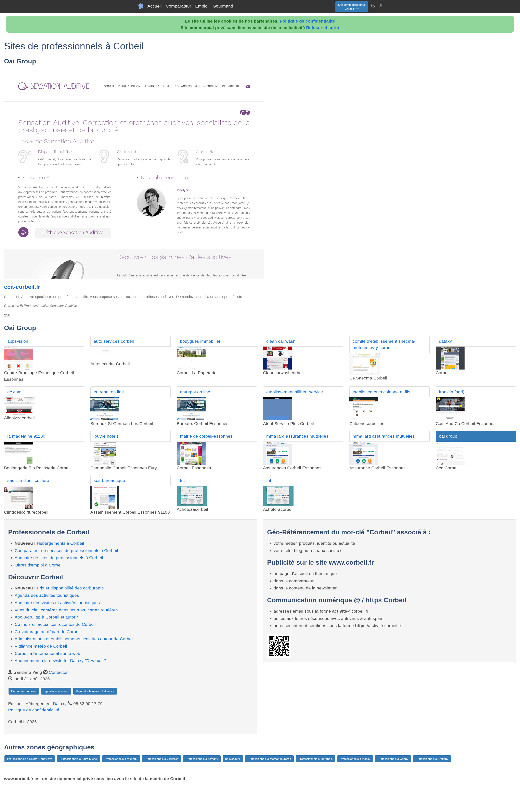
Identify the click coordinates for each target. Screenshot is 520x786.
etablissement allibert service (294, 391)
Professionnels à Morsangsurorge (269, 758)
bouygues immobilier (200, 341)
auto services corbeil (114, 341)
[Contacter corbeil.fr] (381, 6)
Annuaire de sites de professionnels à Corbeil (59, 557)
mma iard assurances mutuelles (297, 436)
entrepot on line (109, 391)
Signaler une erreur (56, 691)
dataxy (445, 341)
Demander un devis (23, 691)
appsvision (17, 341)
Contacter (58, 672)
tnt (182, 480)
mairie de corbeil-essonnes (206, 436)
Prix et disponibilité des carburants (70, 588)
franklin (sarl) (451, 391)
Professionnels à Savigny (202, 758)
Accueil (154, 6)
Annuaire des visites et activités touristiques (57, 602)
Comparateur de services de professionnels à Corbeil (66, 550)
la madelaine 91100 (26, 436)
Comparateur (178, 6)
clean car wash (281, 341)
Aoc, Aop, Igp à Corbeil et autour (46, 617)
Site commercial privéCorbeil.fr (352, 6)
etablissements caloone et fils (381, 391)
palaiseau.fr (232, 758)
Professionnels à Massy (355, 758)
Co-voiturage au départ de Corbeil (47, 631)
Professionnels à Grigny (393, 758)
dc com (14, 391)
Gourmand (223, 6)
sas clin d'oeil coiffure (28, 480)
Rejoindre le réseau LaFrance (95, 691)
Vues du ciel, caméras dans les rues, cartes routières (66, 610)
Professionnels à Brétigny (432, 758)
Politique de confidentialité (307, 21)
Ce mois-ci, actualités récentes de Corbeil (55, 624)
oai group (448, 436)
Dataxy (60, 703)
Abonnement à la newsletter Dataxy (60, 660)
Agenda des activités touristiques (47, 595)
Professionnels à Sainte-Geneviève (29, 758)
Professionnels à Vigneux (121, 758)
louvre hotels (106, 436)
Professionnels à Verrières (161, 758)
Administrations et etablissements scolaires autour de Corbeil (74, 638)
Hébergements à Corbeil (60, 543)
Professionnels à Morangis (315, 758)
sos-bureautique (109, 480)
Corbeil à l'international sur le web (47, 653)
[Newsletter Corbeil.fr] (373, 6)
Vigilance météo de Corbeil (41, 646)
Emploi (202, 6)
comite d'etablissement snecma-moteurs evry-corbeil (384, 344)
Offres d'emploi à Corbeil (39, 565)
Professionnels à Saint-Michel (79, 758)
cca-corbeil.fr (22, 287)
